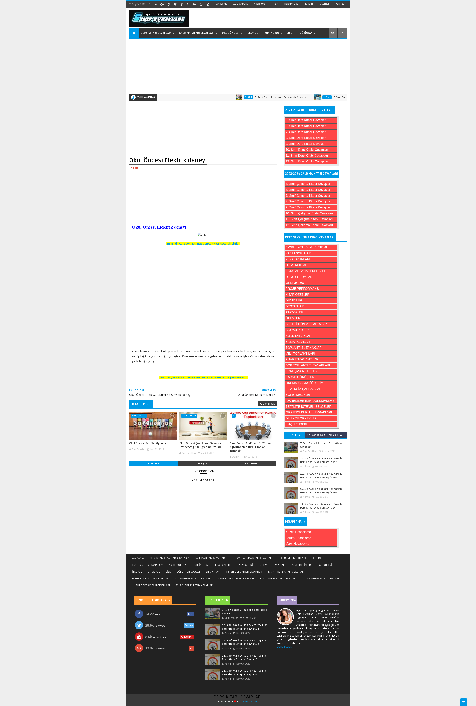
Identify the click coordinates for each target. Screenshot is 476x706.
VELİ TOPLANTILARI (300, 353)
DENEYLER (294, 300)
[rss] (188, 4)
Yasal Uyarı (260, 3)
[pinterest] (168, 4)
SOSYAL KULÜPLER (300, 330)
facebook (251, 463)
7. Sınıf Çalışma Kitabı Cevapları (308, 195)
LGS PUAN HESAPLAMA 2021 (147, 564)
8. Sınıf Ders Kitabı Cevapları (306, 138)
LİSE (168, 571)
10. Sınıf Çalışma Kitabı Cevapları (309, 213)
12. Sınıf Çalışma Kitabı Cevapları (309, 225)
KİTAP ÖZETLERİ (298, 294)
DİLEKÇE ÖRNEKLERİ (302, 418)
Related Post (141, 404)
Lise (289, 33)
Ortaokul (272, 33)
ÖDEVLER (293, 318)
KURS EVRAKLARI (299, 336)
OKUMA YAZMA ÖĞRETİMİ (305, 383)
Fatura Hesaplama (298, 538)
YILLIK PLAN (213, 571)
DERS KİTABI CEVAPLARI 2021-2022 (169, 558)
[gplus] (162, 4)
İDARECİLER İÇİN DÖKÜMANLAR (310, 400)
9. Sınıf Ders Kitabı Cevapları (306, 144)
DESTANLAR (295, 306)
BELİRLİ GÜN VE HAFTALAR (306, 324)
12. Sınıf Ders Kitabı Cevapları (307, 161)
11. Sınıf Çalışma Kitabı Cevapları (309, 219)
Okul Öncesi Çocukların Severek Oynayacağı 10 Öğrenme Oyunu (200, 445)
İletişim (309, 3)
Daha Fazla (269, 403)
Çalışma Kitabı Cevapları (197, 33)
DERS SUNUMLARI (299, 277)
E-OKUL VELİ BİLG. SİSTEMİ (306, 247)
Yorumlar (336, 435)
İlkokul (252, 33)
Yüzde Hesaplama (298, 532)
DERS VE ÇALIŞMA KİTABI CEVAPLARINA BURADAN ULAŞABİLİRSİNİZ (203, 377)
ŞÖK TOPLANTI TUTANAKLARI (308, 365)
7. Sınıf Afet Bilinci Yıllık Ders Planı (336, 97)
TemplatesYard (249, 701)
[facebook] (149, 4)
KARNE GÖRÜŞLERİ (300, 377)
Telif (275, 3)
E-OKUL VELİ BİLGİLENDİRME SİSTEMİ (300, 558)
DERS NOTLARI (297, 265)
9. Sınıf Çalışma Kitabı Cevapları (308, 207)
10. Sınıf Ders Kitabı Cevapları (307, 149)
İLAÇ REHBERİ (296, 424)
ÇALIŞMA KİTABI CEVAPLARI (210, 558)
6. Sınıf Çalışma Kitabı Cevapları (308, 189)
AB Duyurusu (240, 3)
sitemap (325, 3)
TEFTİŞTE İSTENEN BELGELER (309, 406)
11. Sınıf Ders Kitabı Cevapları (307, 155)
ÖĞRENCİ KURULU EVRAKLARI (309, 412)
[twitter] (155, 4)
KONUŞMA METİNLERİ (302, 371)
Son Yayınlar (315, 435)
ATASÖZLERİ (295, 312)
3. (233, 415)
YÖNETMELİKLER (298, 395)
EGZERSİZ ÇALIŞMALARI (304, 389)
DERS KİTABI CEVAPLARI (238, 697)
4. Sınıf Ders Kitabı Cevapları (244, 571)
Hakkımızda (291, 3)
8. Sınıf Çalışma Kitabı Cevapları (308, 201)
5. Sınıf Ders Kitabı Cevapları (306, 120)
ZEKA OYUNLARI (298, 259)
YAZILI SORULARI (299, 253)
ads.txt (340, 3)
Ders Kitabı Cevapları (156, 33)
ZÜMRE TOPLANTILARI (302, 359)
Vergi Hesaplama (297, 543)
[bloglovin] (175, 4)
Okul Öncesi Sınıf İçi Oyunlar (147, 443)
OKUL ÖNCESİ (324, 564)
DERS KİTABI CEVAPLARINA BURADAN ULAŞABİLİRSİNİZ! (203, 243)
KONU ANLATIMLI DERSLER (306, 271)
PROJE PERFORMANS (302, 288)
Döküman (306, 33)
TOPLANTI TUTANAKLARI (304, 347)
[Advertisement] (238, 66)
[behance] (194, 4)
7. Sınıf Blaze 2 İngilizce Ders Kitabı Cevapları (265, 97)
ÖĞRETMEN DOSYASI (188, 571)
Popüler (294, 435)
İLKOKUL (137, 571)
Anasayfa (221, 3)
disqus (202, 463)
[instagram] (201, 4)
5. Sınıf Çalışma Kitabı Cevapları (308, 184)
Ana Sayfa (138, 558)
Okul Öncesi (230, 33)
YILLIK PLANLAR (298, 342)
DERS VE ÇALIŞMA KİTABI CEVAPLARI (252, 558)
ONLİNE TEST (296, 283)
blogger (153, 463)
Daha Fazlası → (286, 646)
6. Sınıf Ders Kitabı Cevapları (306, 126)
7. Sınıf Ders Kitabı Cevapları (306, 132)
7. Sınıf (231, 97)
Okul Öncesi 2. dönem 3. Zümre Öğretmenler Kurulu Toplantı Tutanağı (250, 447)
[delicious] (207, 4)
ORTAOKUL (154, 571)
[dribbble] (181, 4)
